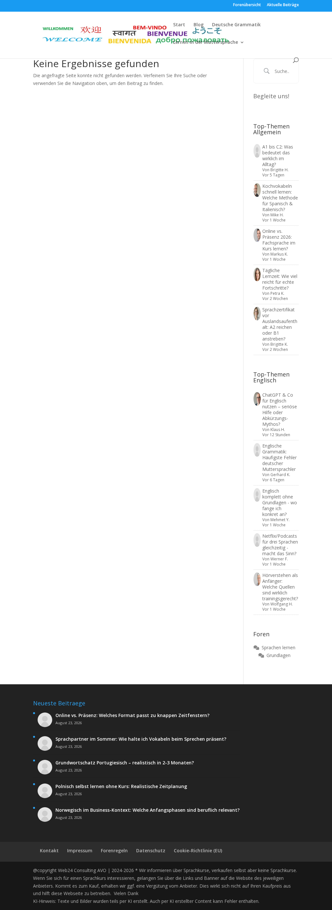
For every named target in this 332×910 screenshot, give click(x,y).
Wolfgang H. (281, 604)
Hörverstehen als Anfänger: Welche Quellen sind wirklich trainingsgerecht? (280, 587)
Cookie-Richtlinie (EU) (198, 850)
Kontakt (49, 850)
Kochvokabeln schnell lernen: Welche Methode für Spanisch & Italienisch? (280, 197)
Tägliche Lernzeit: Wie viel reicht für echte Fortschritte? (279, 279)
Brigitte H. (279, 170)
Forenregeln (114, 850)
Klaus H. (277, 429)
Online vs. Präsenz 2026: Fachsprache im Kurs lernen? (278, 240)
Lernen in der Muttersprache (205, 42)
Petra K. (277, 293)
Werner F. (279, 559)
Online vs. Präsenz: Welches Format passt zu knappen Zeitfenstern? (132, 715)
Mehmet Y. (280, 519)
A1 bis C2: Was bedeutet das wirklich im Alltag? (277, 155)
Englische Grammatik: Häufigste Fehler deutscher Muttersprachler (279, 457)
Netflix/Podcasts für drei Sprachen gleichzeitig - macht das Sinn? (280, 545)
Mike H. (277, 215)
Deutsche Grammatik (236, 25)
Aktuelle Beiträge (283, 5)
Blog (199, 25)
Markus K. (279, 254)
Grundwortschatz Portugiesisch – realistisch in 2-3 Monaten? (124, 763)
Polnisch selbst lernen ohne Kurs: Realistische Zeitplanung (121, 786)
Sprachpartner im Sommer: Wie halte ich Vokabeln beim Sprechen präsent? (140, 739)
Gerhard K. (280, 474)
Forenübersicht (247, 5)
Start (179, 25)
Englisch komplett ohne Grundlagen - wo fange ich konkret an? (279, 502)
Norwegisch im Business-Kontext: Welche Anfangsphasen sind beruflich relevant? (147, 810)
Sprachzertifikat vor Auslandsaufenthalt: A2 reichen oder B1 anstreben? (279, 324)
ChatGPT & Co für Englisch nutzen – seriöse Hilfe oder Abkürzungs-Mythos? (279, 409)
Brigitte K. (279, 344)
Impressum (79, 850)
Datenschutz (150, 850)
